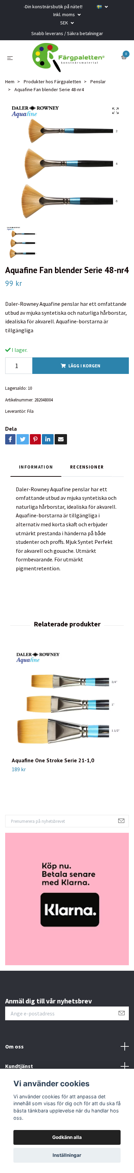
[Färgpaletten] (68, 60)
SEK (64, 23)
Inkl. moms (64, 14)
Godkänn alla (67, 1137)
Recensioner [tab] (87, 471)
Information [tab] (36, 471)
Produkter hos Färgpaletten (52, 87)
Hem (9, 87)
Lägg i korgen (84, 370)
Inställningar (67, 1155)
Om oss (14, 1051)
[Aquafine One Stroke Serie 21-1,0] (67, 706)
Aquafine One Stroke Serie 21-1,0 (53, 765)
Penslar (98, 87)
